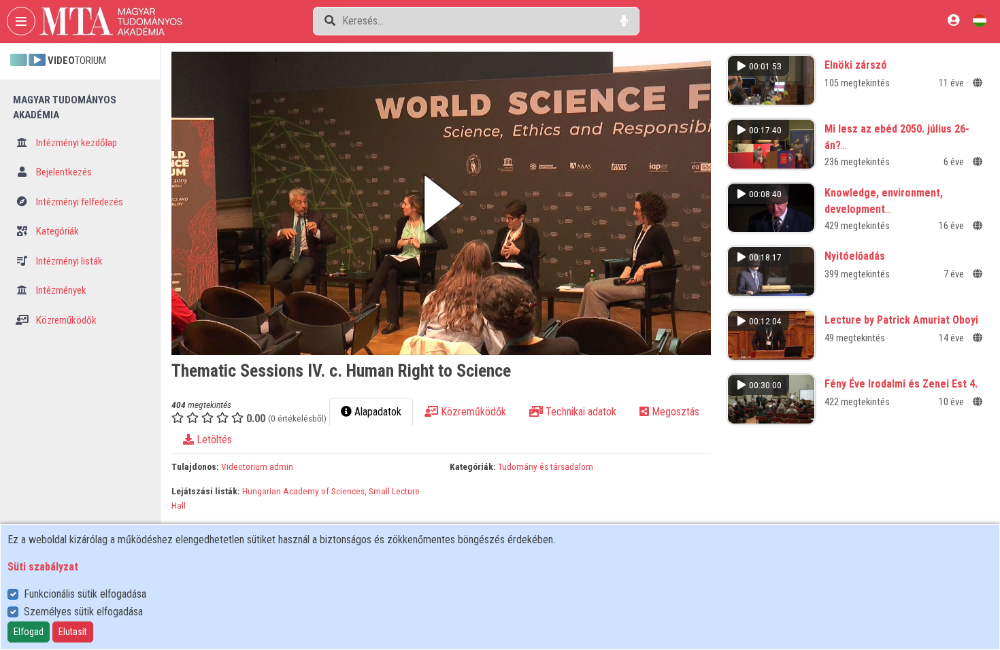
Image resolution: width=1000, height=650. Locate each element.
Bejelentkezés (63, 172)
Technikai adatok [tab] (579, 411)
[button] (441, 203)
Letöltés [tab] (213, 439)
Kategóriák (56, 231)
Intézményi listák (68, 261)
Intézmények (60, 290)
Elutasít (73, 631)
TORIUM (77, 60)
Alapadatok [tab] (376, 411)
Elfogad (29, 631)
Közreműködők (65, 320)
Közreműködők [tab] (472, 411)
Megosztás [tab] (674, 411)
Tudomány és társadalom (545, 466)
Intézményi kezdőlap (75, 143)
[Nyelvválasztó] (979, 20)
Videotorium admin (257, 466)
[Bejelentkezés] (953, 20)
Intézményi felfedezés (78, 202)
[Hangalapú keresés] (624, 20)
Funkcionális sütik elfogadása (85, 593)
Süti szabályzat (42, 566)
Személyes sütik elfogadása (83, 611)
